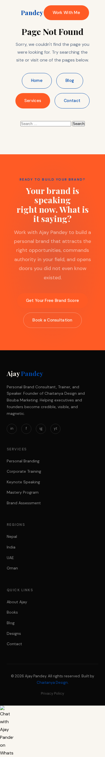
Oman (12, 568)
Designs (14, 633)
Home (37, 80)
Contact (72, 100)
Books (12, 612)
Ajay (25, 12)
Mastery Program (23, 492)
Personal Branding (23, 460)
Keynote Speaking (23, 481)
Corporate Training (24, 471)
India (11, 547)
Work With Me (66, 12)
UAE (10, 557)
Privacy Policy (52, 693)
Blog (70, 80)
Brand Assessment (24, 502)
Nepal (12, 536)
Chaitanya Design (52, 682)
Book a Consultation (52, 320)
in (11, 428)
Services (32, 100)
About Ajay (17, 601)
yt (55, 428)
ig (41, 428)
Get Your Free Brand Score (52, 300)
